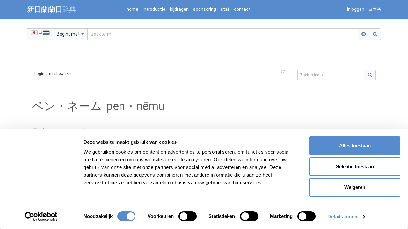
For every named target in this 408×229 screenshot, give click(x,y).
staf (225, 9)
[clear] (363, 34)
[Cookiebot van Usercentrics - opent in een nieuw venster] (41, 216)
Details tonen (342, 216)
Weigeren (354, 187)
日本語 (374, 9)
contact (242, 9)
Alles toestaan (355, 145)
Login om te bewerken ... (55, 74)
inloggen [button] (355, 9)
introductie (154, 9)
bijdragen (179, 9)
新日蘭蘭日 (51, 9)
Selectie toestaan (355, 166)
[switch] (187, 216)
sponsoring (204, 9)
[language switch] (40, 34)
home (132, 9)
